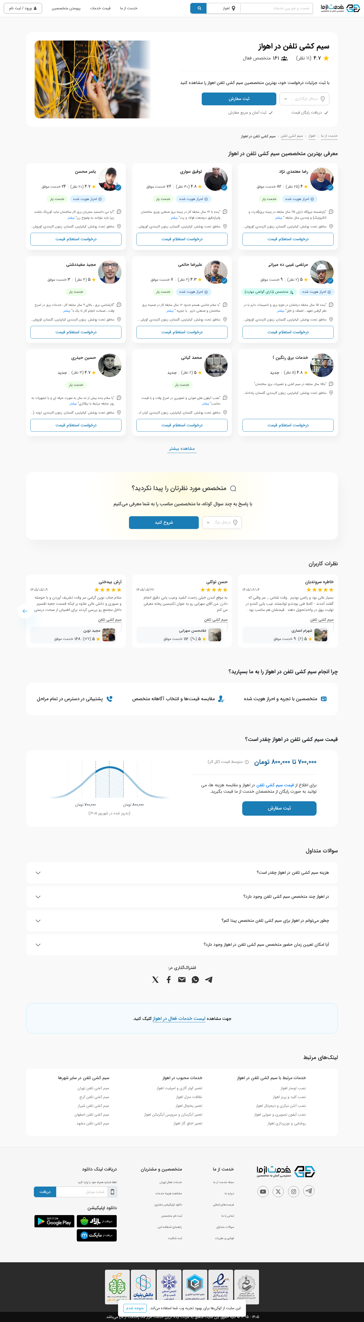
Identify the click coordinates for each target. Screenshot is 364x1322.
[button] (25, 611)
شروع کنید (164, 522)
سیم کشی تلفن (292, 136)
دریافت (45, 1192)
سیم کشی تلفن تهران (93, 1088)
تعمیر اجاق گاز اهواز (187, 1123)
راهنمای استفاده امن (170, 1227)
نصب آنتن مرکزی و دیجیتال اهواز (281, 1106)
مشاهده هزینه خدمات (168, 1193)
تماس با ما (227, 1215)
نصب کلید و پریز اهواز (289, 1097)
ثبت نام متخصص (171, 1215)
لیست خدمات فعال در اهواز (179, 1018)
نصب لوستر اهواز (293, 1088)
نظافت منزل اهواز (189, 1097)
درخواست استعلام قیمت (288, 239)
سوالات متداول (225, 1227)
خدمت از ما (128, 8)
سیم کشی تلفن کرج (94, 1097)
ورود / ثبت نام (20, 8)
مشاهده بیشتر (182, 448)
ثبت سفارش (239, 98)
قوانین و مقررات (224, 1238)
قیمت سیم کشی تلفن (275, 785)
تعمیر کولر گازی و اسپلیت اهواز (179, 1088)
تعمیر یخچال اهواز (189, 1106)
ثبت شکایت (175, 1238)
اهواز (312, 136)
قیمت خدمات (100, 8)
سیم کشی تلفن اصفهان (92, 1114)
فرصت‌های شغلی (223, 1204)
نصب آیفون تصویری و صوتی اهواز (280, 1114)
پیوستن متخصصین (66, 8)
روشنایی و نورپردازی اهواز (287, 1123)
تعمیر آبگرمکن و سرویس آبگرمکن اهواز (173, 1114)
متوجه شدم (135, 1308)
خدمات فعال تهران (171, 1182)
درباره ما (229, 1193)
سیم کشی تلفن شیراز (93, 1106)
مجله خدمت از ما (223, 1182)
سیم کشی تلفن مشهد (92, 1123)
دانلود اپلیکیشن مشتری (168, 1204)
